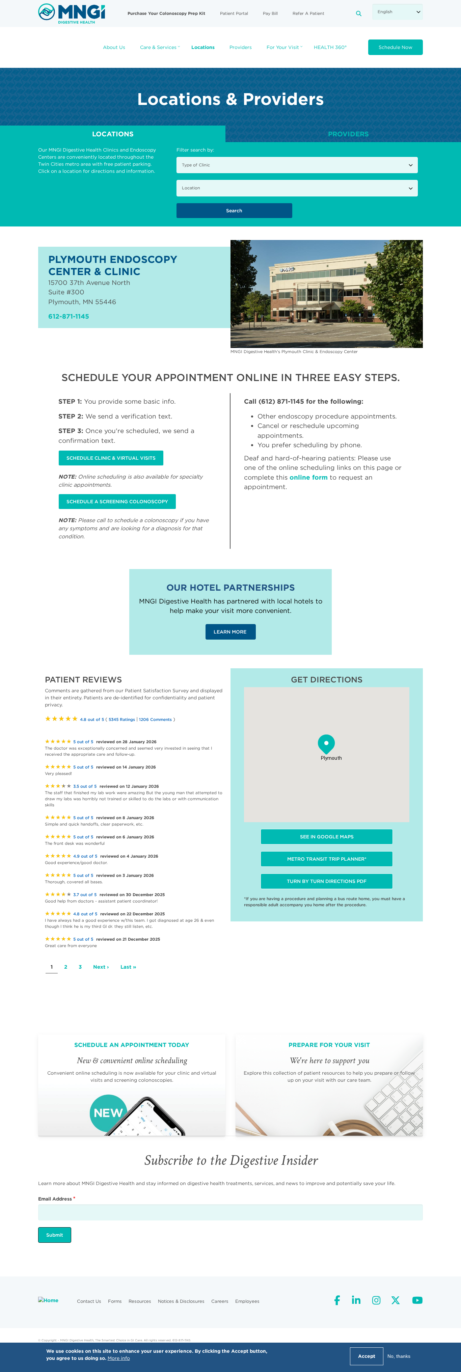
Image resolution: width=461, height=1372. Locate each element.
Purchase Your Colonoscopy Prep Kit (166, 13)
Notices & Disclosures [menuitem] (181, 1301)
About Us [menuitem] (114, 47)
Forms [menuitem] (115, 1301)
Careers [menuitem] (219, 1301)
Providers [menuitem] (240, 47)
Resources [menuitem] (140, 1301)
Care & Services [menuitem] (161, 49)
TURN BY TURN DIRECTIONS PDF (327, 881)
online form (309, 477)
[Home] (71, 13)
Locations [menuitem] (203, 47)
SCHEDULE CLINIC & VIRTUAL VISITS (111, 458)
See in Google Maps (327, 837)
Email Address (55, 1199)
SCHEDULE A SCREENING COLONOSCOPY (117, 502)
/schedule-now (131, 1085)
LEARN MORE (231, 632)
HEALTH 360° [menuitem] (330, 47)
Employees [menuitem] (247, 1301)
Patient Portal (234, 13)
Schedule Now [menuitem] (395, 47)
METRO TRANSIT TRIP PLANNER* (327, 859)
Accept (366, 1356)
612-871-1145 (68, 316)
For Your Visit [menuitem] (285, 49)
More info (119, 1358)
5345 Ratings (122, 719)
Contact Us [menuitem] (89, 1301)
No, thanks (398, 1356)
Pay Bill (270, 13)
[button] (326, 744)
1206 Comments (155, 719)
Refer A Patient (308, 13)
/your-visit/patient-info (329, 1085)
